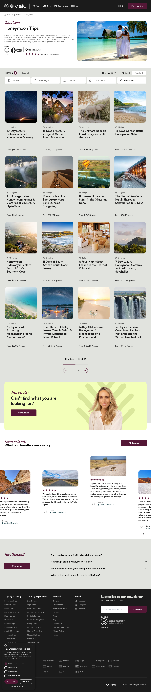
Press (55, 616)
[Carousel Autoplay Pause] (144, 534)
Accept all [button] (11, 681)
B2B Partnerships (60, 608)
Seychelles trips (10, 627)
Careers (56, 612)
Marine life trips (33, 635)
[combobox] (5, 645)
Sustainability (58, 605)
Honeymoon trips (34, 627)
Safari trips (31, 639)
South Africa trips (11, 631)
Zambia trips (9, 639)
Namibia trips (9, 620)
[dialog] (18, 666)
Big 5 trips (31, 605)
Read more (19, 659)
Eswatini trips (10, 605)
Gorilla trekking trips (35, 620)
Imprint (56, 635)
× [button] (32, 645)
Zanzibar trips (10, 642)
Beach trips (32, 601)
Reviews (56, 601)
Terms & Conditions (61, 627)
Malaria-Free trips (34, 631)
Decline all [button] (26, 681)
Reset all (25, 73)
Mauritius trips (10, 616)
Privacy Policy (58, 631)
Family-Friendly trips (35, 612)
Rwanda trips (9, 624)
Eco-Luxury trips (34, 608)
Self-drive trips (33, 642)
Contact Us (57, 624)
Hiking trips (32, 624)
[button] (18, 686)
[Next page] (85, 370)
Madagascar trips (11, 612)
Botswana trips (10, 601)
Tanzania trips (10, 635)
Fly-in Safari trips (34, 616)
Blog (54, 620)
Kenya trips (9, 608)
